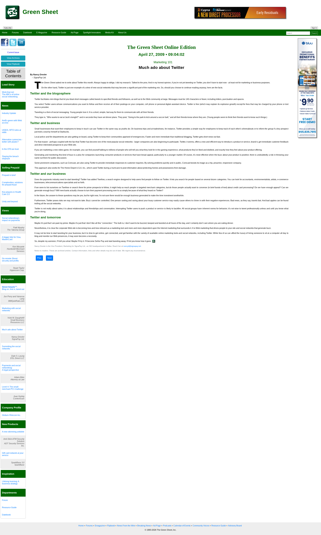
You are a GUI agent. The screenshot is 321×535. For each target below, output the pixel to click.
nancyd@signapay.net (132, 246)
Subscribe (7, 28)
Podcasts (167, 526)
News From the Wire (126, 526)
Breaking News (144, 526)
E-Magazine (41, 32)
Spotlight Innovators (92, 32)
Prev (39, 258)
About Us (122, 32)
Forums (15, 32)
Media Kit (109, 32)
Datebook (27, 32)
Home (4, 32)
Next (49, 258)
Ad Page (74, 32)
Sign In (314, 28)
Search (314, 33)
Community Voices (201, 526)
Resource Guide (59, 32)
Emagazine (100, 526)
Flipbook (111, 526)
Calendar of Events (181, 526)
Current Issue (13, 52)
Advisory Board (235, 526)
